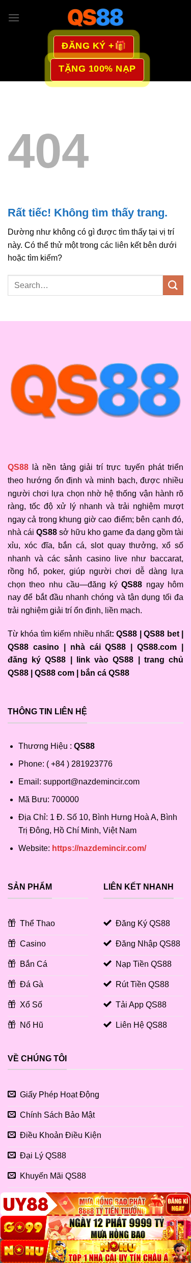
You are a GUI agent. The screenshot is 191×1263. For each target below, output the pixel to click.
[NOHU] (95, 1251)
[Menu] (14, 17)
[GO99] (95, 1227)
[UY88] (95, 1204)
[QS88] (96, 18)
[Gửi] (173, 285)
